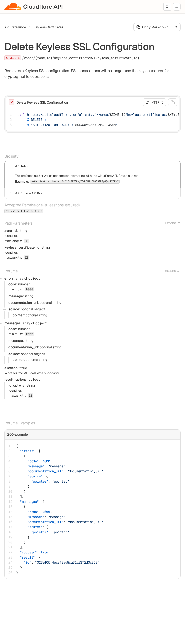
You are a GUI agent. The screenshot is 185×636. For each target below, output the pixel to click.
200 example (17, 434)
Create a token (129, 176)
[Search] (167, 7)
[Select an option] (176, 27)
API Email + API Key (28, 193)
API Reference (15, 27)
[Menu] (177, 7)
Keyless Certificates (48, 27)
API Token (22, 166)
